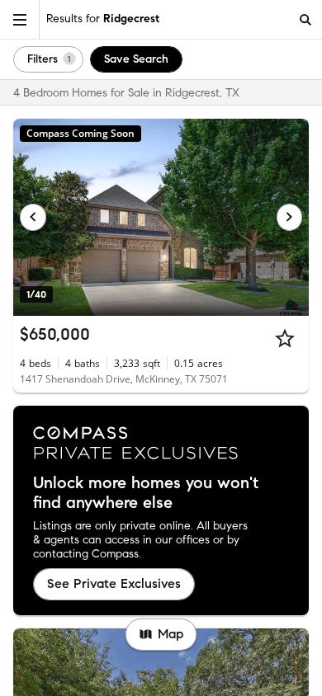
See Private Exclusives (114, 583)
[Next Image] (290, 217)
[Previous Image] (33, 217)
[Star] (285, 338)
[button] (20, 19)
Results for (102, 19)
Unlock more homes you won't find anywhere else (145, 493)
